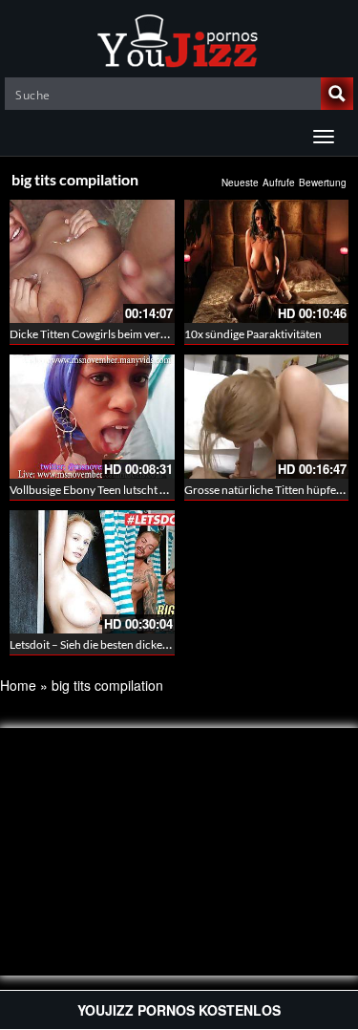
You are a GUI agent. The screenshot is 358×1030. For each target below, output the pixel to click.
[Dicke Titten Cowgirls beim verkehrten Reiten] (92, 261)
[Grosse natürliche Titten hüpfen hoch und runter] (266, 416)
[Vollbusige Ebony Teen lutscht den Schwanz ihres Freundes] (92, 416)
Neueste (240, 182)
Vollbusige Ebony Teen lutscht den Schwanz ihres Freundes (156, 490)
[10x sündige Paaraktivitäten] (266, 261)
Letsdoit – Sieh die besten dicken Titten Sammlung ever (144, 644)
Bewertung (323, 182)
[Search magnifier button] (337, 93)
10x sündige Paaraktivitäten (253, 334)
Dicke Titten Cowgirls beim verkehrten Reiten (122, 334)
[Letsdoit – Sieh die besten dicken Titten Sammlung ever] (92, 571)
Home (18, 685)
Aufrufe (279, 182)
